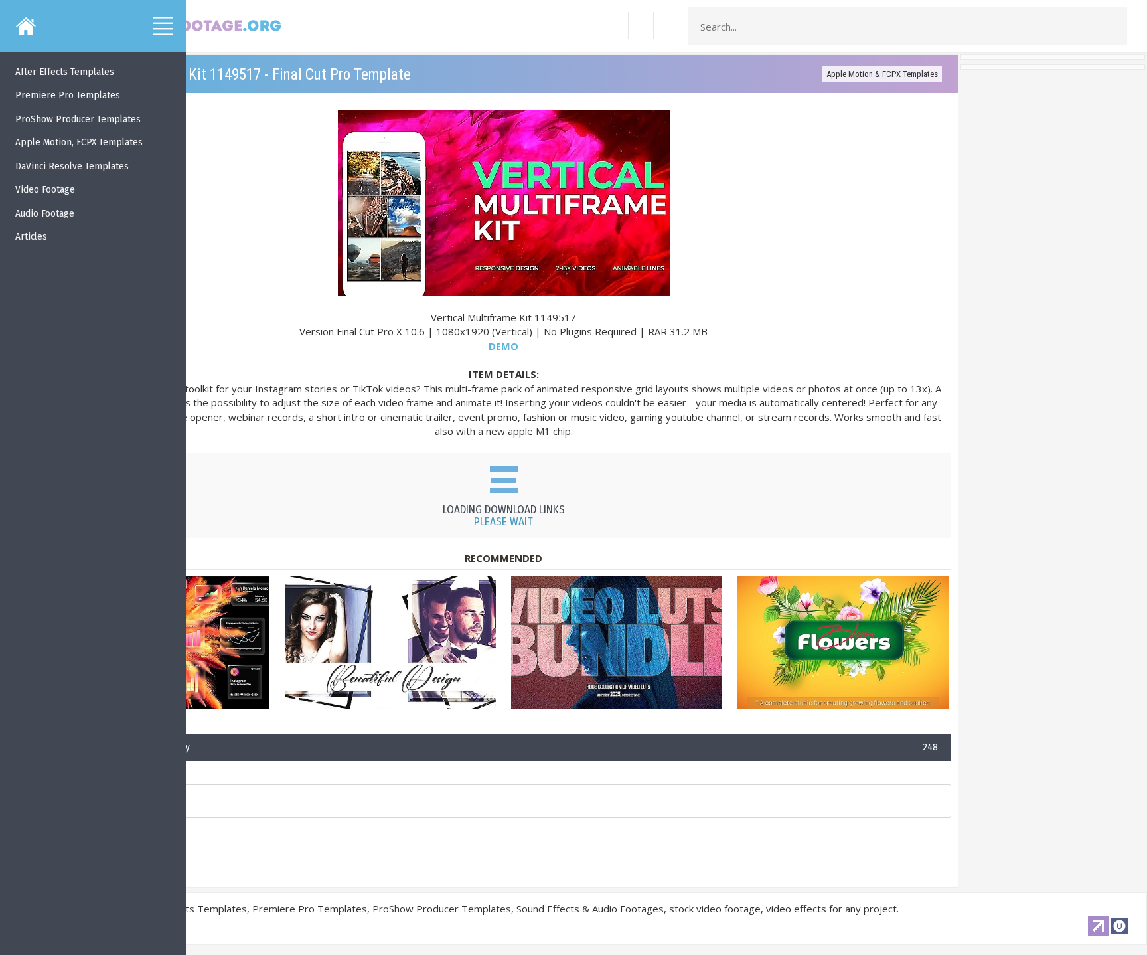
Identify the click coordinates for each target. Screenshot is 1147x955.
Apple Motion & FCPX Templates (882, 74)
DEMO (503, 346)
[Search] (1113, 26)
